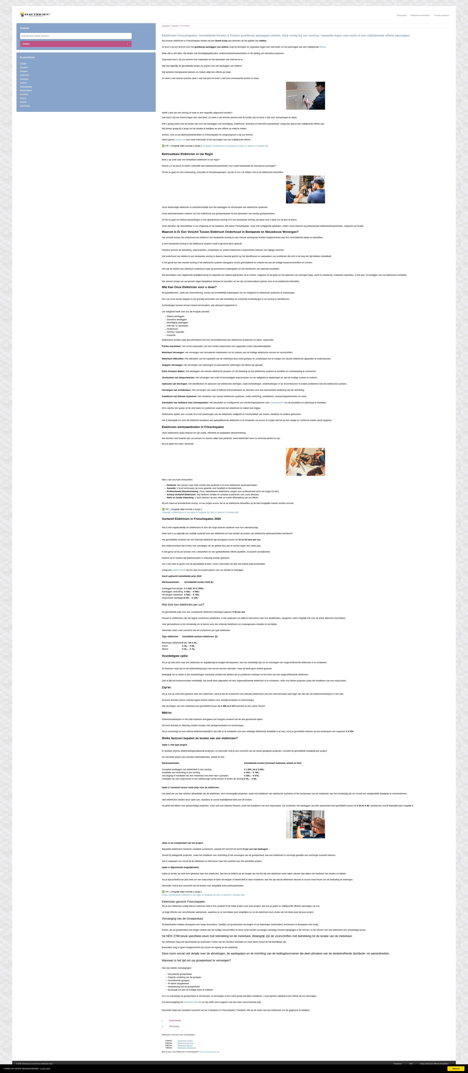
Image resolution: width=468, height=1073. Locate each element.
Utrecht (23, 98)
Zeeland (23, 102)
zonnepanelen (277, 402)
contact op (180, 139)
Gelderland (24, 75)
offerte (322, 47)
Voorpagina (401, 15)
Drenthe (23, 63)
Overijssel (24, 94)
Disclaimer (398, 1064)
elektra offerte (179, 570)
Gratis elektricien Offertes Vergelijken (434, 1064)
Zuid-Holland (25, 106)
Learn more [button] (45, 1069)
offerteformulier (191, 1002)
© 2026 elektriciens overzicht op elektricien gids (34, 1064)
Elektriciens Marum (185, 1045)
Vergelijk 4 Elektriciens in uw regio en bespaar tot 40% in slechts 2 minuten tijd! (200, 512)
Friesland (23, 71)
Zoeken (26, 44)
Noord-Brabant (26, 86)
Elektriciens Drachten (186, 1043)
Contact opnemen (441, 15)
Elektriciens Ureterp (185, 1041)
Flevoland (24, 67)
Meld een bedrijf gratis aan (209, 1052)
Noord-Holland (26, 90)
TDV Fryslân (174, 1026)
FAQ (411, 1064)
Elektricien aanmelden (420, 15)
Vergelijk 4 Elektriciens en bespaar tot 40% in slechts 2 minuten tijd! (235, 146)
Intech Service (175, 1020)
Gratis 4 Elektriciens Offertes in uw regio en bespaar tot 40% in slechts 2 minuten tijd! (203, 895)
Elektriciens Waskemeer (187, 1048)
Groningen (24, 79)
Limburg (23, 83)
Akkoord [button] (455, 1069)
